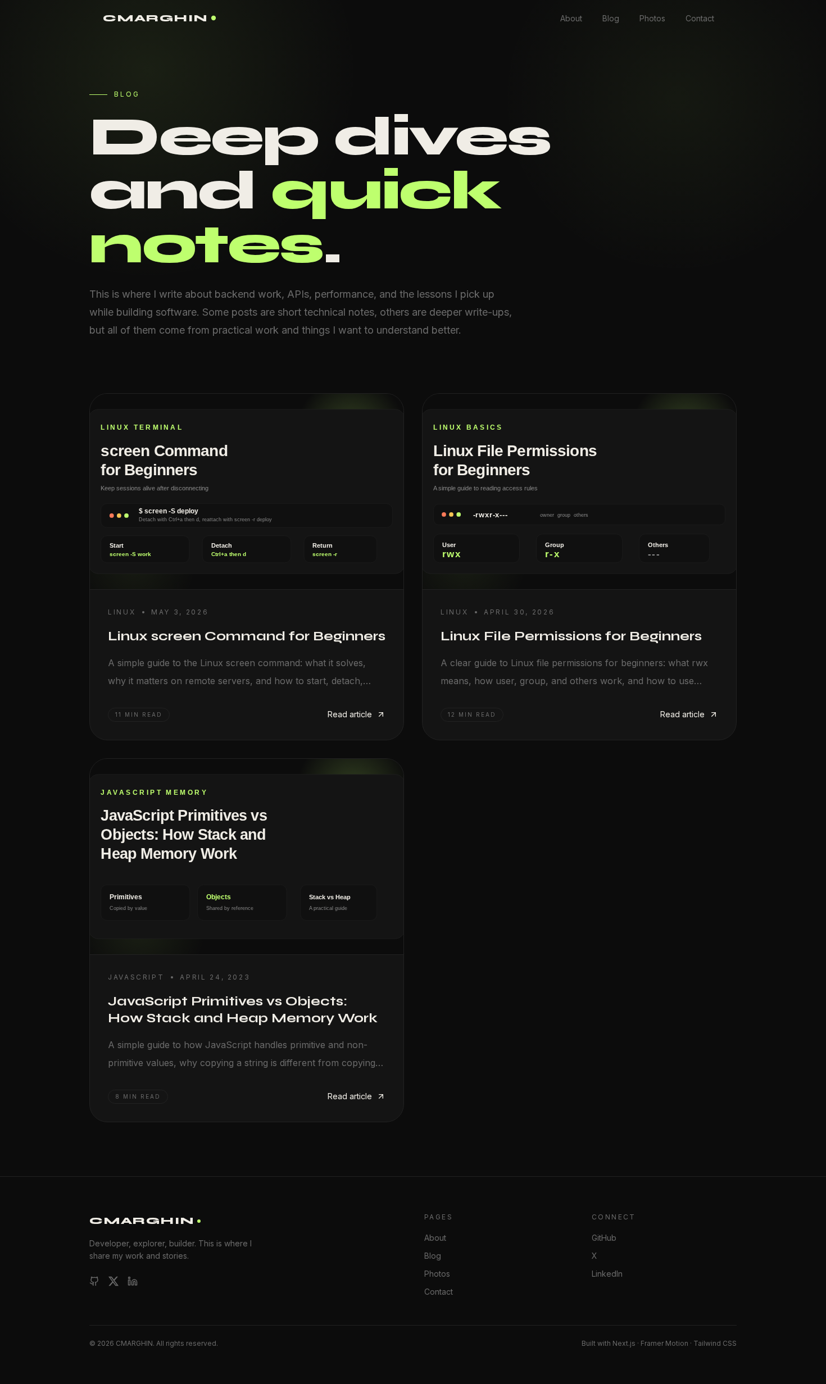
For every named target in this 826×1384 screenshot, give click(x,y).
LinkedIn (607, 1273)
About (571, 18)
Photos (652, 18)
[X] (113, 1281)
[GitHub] (94, 1281)
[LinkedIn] (133, 1281)
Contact (700, 18)
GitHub (604, 1237)
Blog (610, 18)
